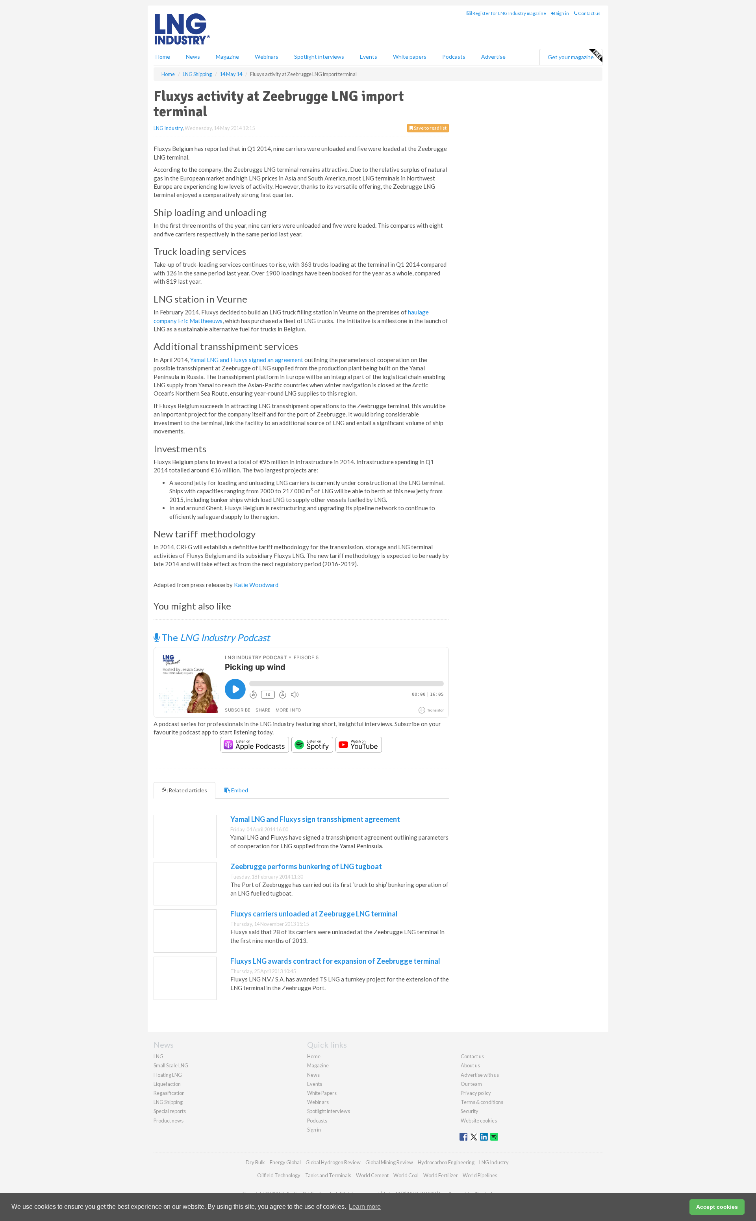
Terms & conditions (482, 1102)
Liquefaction (167, 1084)
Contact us (588, 13)
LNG (158, 1056)
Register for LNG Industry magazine (509, 13)
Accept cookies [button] (717, 1207)
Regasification (169, 1093)
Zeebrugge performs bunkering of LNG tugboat (306, 866)
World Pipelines (480, 1175)
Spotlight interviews (319, 56)
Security (469, 1111)
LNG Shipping (168, 1102)
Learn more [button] (365, 1206)
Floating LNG (168, 1075)
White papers (409, 56)
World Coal (406, 1175)
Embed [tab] (239, 790)
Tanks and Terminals (328, 1175)
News (313, 1075)
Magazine (227, 56)
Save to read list (430, 128)
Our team (471, 1084)
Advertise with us (480, 1075)
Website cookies (479, 1120)
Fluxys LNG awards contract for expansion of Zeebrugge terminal (335, 961)
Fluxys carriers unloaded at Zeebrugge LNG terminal (314, 913)
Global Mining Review (389, 1162)
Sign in (562, 13)
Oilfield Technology (278, 1175)
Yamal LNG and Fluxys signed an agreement (246, 359)
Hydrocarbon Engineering (446, 1162)
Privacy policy (476, 1093)
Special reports (170, 1111)
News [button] (193, 56)
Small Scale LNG (171, 1065)
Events (368, 56)
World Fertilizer (440, 1175)
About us (470, 1065)
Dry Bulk (255, 1162)
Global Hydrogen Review (333, 1162)
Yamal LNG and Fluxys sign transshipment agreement (315, 819)
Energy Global (285, 1162)
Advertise (493, 56)
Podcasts (453, 56)
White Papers (322, 1093)
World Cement (372, 1175)
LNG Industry (168, 128)
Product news (168, 1120)
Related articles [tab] (187, 790)
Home (163, 56)
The (214, 637)
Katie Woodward (256, 584)
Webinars (266, 56)
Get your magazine (571, 57)
